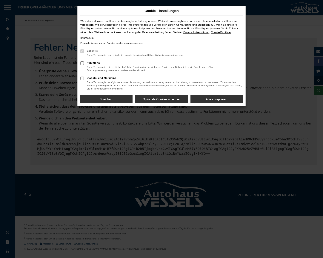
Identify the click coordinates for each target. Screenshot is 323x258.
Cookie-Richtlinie (221, 32)
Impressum (87, 37)
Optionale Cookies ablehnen (162, 99)
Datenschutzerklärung (196, 32)
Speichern (106, 99)
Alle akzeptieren (216, 99)
